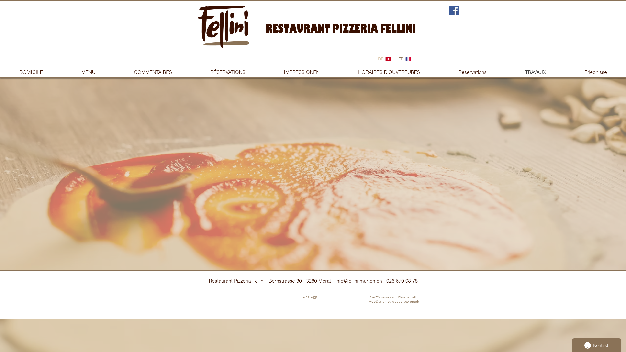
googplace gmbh (405, 301)
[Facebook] (454, 10)
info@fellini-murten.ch (358, 281)
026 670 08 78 (402, 281)
